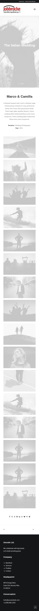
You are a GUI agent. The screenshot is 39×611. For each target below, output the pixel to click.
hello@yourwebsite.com (11, 600)
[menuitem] (21, 1)
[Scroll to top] (35, 607)
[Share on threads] (14, 516)
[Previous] (9, 529)
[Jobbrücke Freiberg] (11, 9)
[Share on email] (29, 516)
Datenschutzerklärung (30, 1)
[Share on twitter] (12, 516)
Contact (8, 571)
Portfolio (8, 568)
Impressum (21, 1)
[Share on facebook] (10, 516)
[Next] (29, 529)
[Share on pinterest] (17, 516)
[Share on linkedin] (19, 516)
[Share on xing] (27, 516)
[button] (34, 9)
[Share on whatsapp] (22, 516)
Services (9, 565)
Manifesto (9, 563)
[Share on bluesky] (24, 516)
